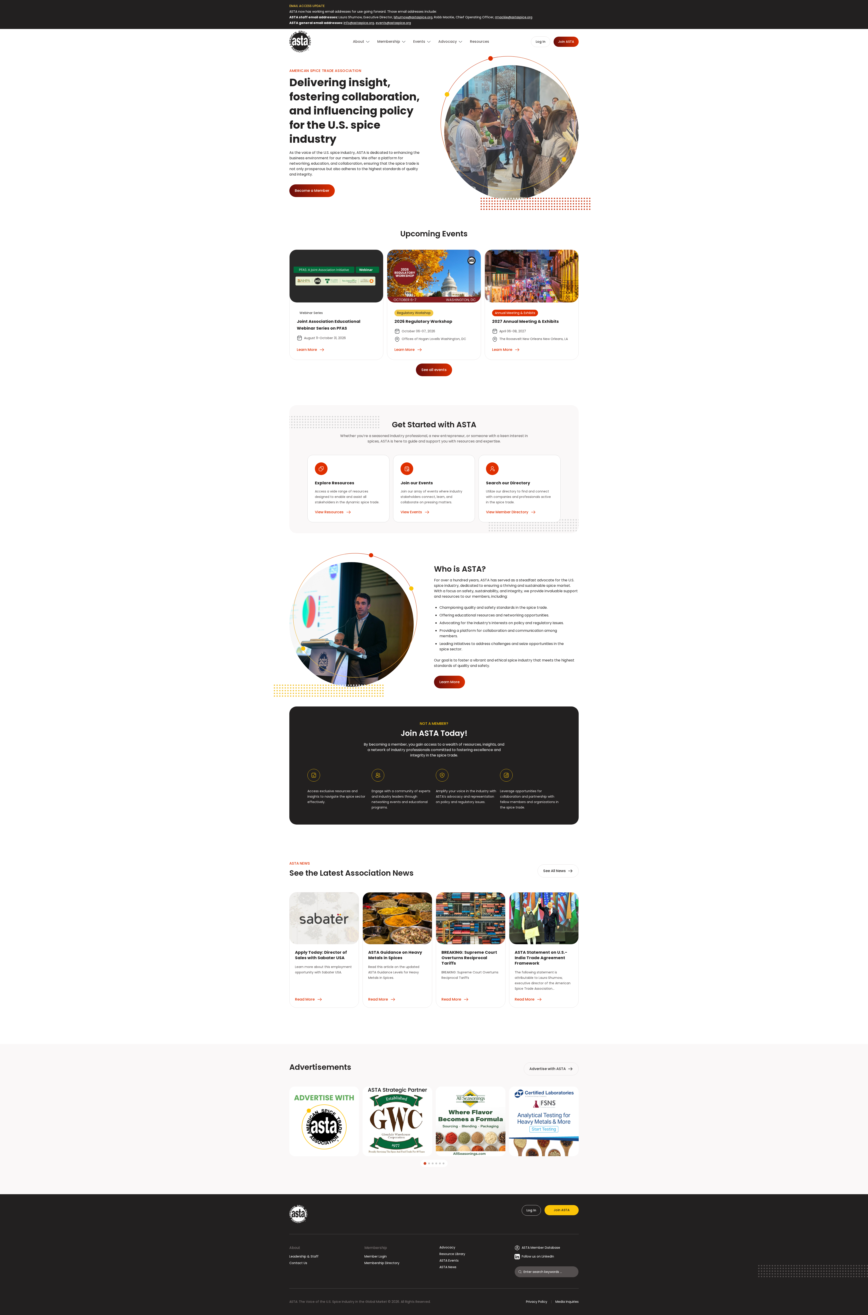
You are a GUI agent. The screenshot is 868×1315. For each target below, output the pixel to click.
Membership (375, 1247)
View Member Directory (507, 512)
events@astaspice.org (393, 23)
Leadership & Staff (303, 1256)
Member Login (375, 1256)
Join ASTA (562, 1210)
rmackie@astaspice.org (513, 17)
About (294, 1247)
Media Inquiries (567, 1301)
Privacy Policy (536, 1301)
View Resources (329, 512)
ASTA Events (449, 1260)
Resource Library (452, 1254)
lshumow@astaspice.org (413, 17)
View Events (411, 512)
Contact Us (298, 1263)
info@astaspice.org (359, 23)
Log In (531, 1210)
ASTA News (447, 1267)
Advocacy (447, 1247)
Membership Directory (381, 1263)
